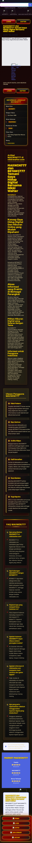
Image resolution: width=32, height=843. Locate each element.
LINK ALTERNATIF (17, 832)
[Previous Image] (3, 52)
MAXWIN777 (12, 194)
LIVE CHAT (17, 837)
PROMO (17, 818)
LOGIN (8, 21)
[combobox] (14, 5)
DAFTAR (23, 21)
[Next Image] (28, 52)
